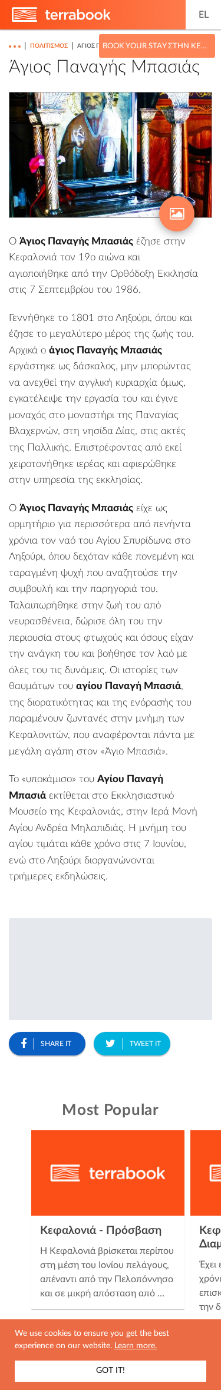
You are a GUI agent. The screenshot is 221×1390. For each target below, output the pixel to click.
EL (204, 14)
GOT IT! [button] (110, 1370)
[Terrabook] (61, 19)
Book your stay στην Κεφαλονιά (157, 46)
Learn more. (135, 1346)
